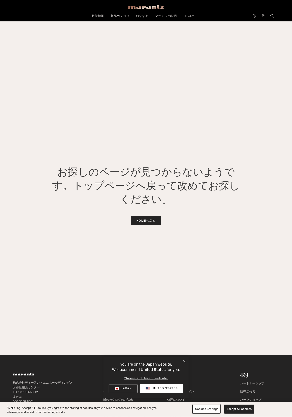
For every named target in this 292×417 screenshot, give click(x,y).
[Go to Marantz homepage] (56, 374)
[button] (97, 16)
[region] (146, 409)
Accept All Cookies (239, 409)
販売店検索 (247, 391)
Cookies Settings (206, 409)
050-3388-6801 (23, 401)
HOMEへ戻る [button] (146, 221)
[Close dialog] (184, 361)
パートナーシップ (252, 383)
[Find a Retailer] (263, 16)
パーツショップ (250, 399)
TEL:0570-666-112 (25, 392)
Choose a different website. (146, 378)
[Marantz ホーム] (146, 7)
